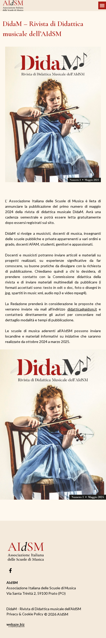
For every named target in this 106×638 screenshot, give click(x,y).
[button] (102, 5)
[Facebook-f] (10, 570)
